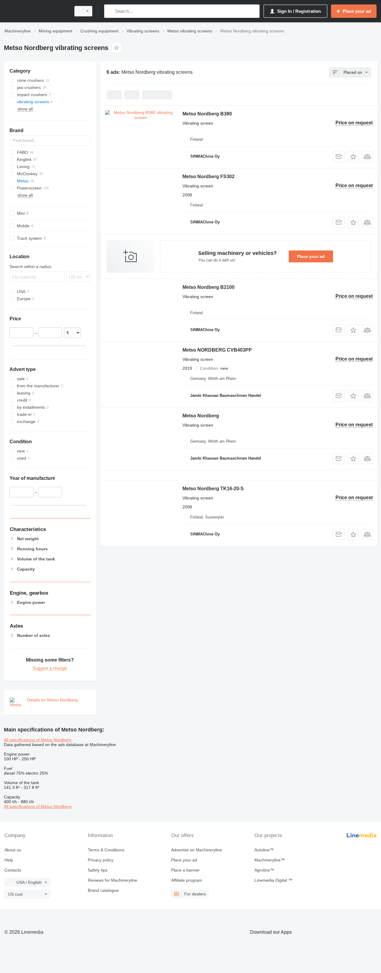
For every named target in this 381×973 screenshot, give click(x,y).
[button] (353, 156)
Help (8, 860)
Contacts (12, 870)
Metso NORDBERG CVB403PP (217, 349)
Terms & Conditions (106, 849)
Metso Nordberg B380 (207, 113)
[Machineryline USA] (35, 11)
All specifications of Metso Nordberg (37, 739)
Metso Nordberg (200, 415)
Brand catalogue (103, 890)
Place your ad (311, 256)
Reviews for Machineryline (112, 880)
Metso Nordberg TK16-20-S (213, 488)
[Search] (110, 11)
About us (12, 849)
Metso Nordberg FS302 (208, 176)
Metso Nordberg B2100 (208, 287)
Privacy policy (100, 860)
